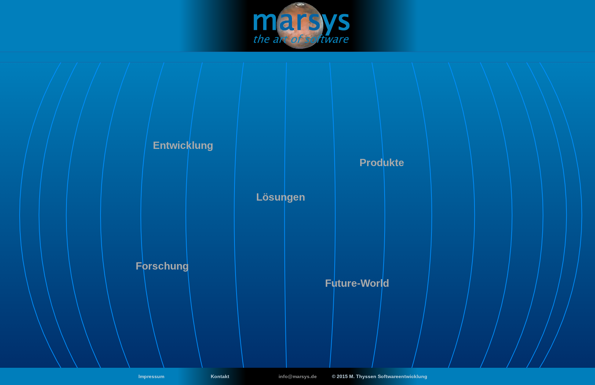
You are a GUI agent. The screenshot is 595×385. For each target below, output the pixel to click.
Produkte (381, 162)
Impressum (151, 376)
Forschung (162, 266)
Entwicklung (183, 145)
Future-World (357, 283)
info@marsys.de (298, 376)
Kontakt (220, 376)
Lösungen (280, 197)
